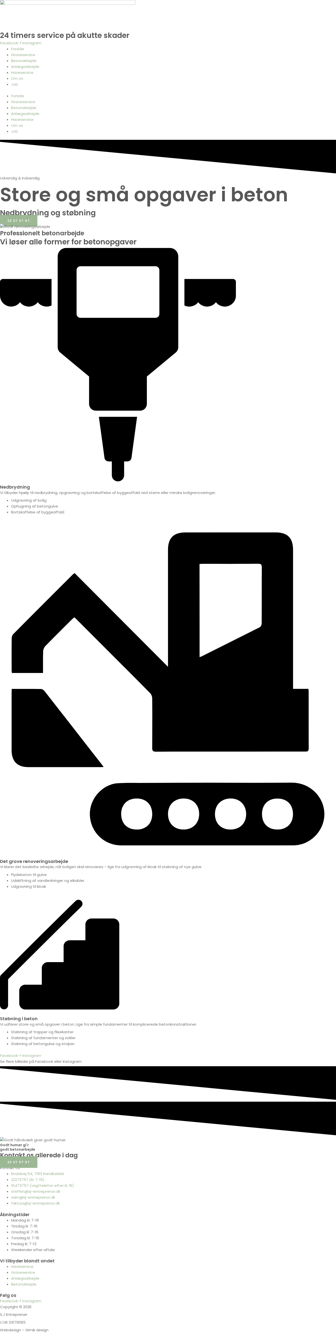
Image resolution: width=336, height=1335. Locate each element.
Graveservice (23, 54)
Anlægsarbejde (25, 66)
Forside (17, 48)
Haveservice (22, 72)
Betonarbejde (23, 60)
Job (14, 84)
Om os (17, 78)
